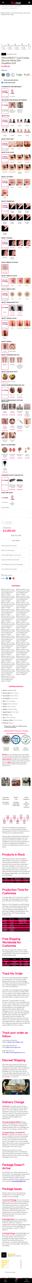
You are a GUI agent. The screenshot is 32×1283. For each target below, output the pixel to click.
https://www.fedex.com (15, 1042)
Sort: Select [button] (26, 1278)
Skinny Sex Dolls (9, 6)
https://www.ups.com (13, 1047)
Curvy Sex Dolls (17, 6)
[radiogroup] (11, 1254)
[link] (3, 6)
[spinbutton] (7, 523)
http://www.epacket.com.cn (15, 1052)
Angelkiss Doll (11, 54)
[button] (2, 46)
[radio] (16, 80)
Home (3, 6)
